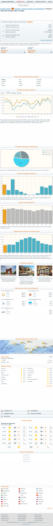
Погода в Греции (38, 516)
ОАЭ (22, 499)
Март (34, 301)
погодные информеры (22, 522)
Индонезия (24, 493)
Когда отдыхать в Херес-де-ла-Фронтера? (26, 288)
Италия (5, 495)
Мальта (40, 497)
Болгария (5, 488)
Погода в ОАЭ (4, 516)
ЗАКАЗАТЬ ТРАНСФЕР (35, 413)
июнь (20, 81)
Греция (40, 488)
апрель (3, 85)
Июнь (7, 296)
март (3, 83)
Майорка (3, 377)
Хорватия (5, 503)
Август (8, 294)
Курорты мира (5, 9)
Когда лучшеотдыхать (32, 51)
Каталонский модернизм (44, 277)
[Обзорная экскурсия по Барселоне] (8, 275)
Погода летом (26, 459)
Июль (7, 292)
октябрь (39, 81)
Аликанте (3, 368)
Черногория (24, 503)
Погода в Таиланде (22, 514)
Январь (8, 301)
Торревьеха (4, 383)
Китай (40, 495)
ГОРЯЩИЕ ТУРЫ (20, 1)
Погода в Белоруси (39, 520)
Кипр (22, 495)
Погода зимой (26, 455)
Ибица (2, 372)
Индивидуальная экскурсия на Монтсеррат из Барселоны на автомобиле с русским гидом (26, 278)
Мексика (5, 499)
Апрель (8, 313)
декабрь (39, 85)
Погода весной (26, 457)
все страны (49, 508)
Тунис (4, 501)
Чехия (40, 503)
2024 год (19, 93)
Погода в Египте (4, 514)
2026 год (9, 93)
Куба (4, 497)
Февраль (8, 305)
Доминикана (6, 490)
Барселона (30, 368)
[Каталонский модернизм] (44, 275)
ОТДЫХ (50, 1)
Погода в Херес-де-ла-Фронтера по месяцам (26, 76)
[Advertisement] (26, 16)
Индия (4, 493)
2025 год (14, 93)
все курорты (49, 385)
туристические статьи (42, 522)
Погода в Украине (21, 520)
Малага (29, 377)
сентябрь (39, 79)
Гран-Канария (31, 370)
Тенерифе (30, 381)
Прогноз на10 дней (4, 51)
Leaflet (10, 353)
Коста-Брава (31, 372)
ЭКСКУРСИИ (30, 1)
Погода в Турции (38, 514)
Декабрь (8, 303)
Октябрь (35, 305)
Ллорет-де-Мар (4, 375)
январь (4, 79)
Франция (40, 501)
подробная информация (46, 40)
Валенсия (3, 370)
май (20, 79)
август (21, 85)
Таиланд (40, 499)
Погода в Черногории (39, 518)
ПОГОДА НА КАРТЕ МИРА (8, 1)
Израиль (40, 490)
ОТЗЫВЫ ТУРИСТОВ (40, 1)
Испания (17, 9)
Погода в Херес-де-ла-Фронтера (32, 9)
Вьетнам (23, 488)
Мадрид (29, 375)
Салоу (2, 381)
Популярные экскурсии (26, 263)
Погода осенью (26, 461)
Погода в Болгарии (22, 516)
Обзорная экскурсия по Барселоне (8, 277)
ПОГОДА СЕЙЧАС (5, 356)
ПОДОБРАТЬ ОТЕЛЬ (9, 413)
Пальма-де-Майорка (32, 379)
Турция (23, 501)
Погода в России (4, 520)
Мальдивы (23, 497)
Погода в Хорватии (22, 518)
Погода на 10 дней (26, 420)
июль (20, 83)
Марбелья (3, 379)
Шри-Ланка (6, 505)
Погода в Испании (5, 518)
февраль (4, 81)
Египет (22, 490)
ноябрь (39, 83)
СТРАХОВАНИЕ (34, 410)
